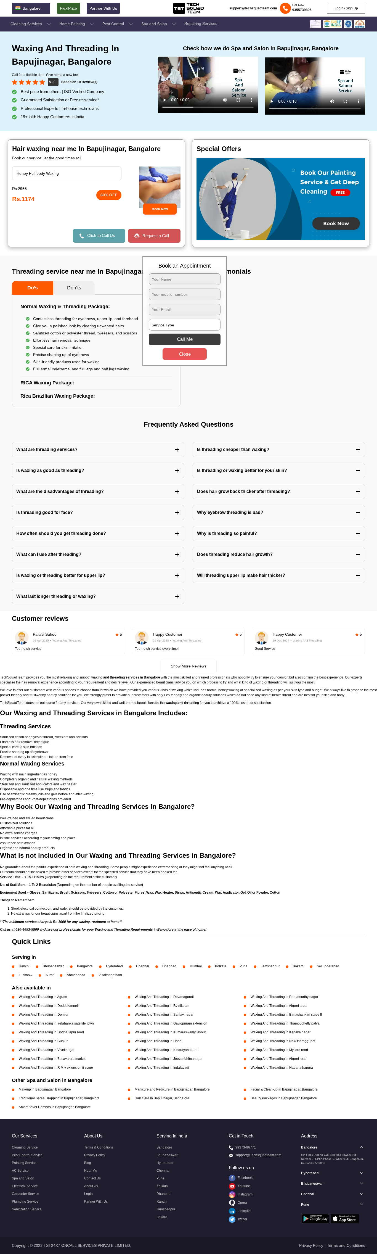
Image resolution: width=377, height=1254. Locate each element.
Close (185, 354)
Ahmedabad (76, 975)
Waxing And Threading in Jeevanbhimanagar (169, 1059)
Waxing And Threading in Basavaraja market (52, 1059)
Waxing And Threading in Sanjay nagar (164, 1015)
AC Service (20, 1171)
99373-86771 (245, 1147)
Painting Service (24, 1163)
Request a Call (155, 235)
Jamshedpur (270, 966)
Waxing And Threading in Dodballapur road (51, 1032)
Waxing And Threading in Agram (43, 997)
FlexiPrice (68, 8)
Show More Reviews (188, 666)
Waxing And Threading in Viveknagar (47, 1050)
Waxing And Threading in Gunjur (43, 1041)
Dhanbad (169, 966)
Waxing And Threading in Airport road (279, 1059)
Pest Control (113, 24)
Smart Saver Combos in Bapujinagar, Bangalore (55, 1107)
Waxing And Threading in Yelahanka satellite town (56, 1023)
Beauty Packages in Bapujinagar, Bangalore (284, 1098)
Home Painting (72, 24)
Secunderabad (328, 966)
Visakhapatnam (110, 975)
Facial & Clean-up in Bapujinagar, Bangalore (284, 1089)
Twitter (242, 1219)
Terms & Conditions (98, 1147)
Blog (87, 1163)
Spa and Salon (154, 24)
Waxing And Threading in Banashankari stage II (286, 1015)
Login (88, 1194)
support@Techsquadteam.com (258, 1155)
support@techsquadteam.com (253, 8)
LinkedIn (244, 1211)
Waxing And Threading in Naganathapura (282, 1068)
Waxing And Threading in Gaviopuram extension (171, 1023)
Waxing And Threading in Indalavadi (162, 1068)
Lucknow (25, 975)
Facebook (245, 1178)
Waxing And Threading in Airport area (279, 1006)
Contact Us (92, 1178)
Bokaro (298, 966)
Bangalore (85, 966)
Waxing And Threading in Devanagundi (164, 997)
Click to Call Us (101, 235)
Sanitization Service (27, 1209)
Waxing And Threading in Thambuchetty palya (285, 1023)
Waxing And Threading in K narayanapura (166, 1050)
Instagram (245, 1194)
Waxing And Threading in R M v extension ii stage (56, 1068)
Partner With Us (103, 8)
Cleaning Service (25, 1147)
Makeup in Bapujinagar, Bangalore (45, 1089)
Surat (50, 975)
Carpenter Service (25, 1194)
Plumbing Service (25, 1201)
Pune (244, 966)
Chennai (142, 966)
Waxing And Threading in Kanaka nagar (280, 1032)
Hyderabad (114, 966)
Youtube (243, 1186)
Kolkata (220, 966)
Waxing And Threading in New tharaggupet (283, 1041)
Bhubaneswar (53, 966)
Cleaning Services (26, 24)
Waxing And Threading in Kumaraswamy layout (170, 1032)
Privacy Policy (94, 1155)
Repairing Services (200, 23)
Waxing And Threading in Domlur (43, 1015)
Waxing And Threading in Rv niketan (162, 1006)
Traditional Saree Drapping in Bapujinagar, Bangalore (59, 1098)
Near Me (90, 1171)
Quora (242, 1203)
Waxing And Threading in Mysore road (279, 1050)
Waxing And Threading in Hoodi (158, 1041)
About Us (91, 1186)
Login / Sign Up (346, 8)
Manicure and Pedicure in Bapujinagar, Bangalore (172, 1089)
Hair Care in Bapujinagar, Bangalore (162, 1098)
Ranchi (24, 966)
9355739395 (302, 10)
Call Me (185, 339)
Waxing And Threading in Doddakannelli (49, 1006)
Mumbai (196, 966)
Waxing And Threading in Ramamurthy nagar (284, 997)
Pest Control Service (27, 1155)
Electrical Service (25, 1186)
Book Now (160, 209)
